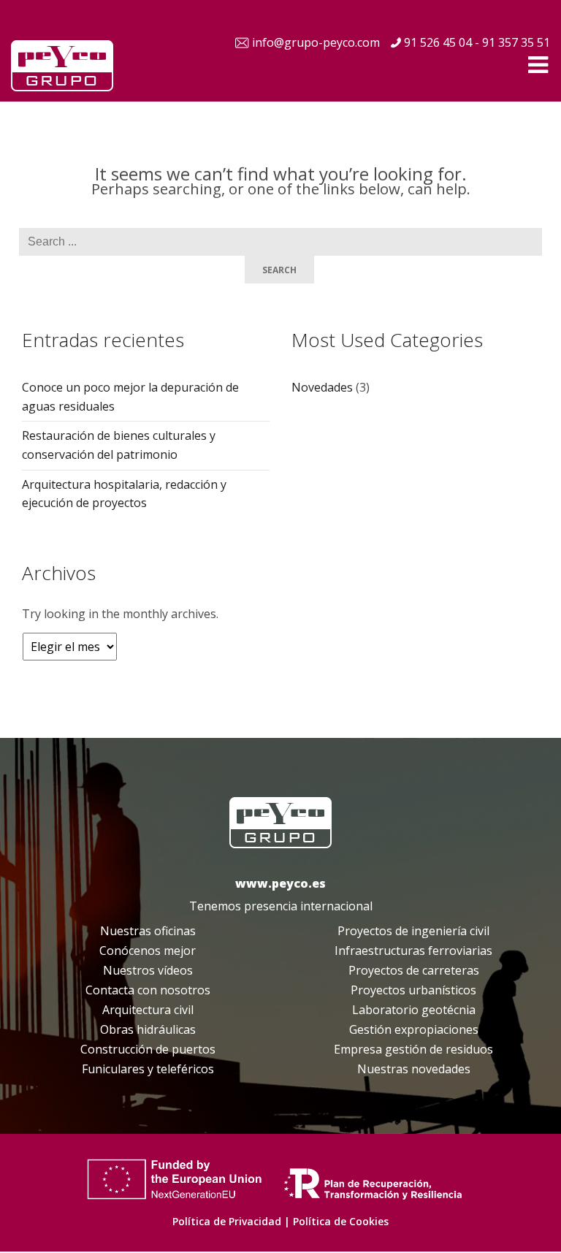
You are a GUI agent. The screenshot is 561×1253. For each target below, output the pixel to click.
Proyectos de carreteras (413, 970)
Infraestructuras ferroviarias (413, 950)
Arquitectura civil (148, 1010)
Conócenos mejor (147, 950)
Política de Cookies (341, 1221)
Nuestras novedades (413, 1069)
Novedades (322, 387)
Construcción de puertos (147, 1049)
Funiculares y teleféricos (148, 1069)
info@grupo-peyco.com (316, 42)
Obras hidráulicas (148, 1029)
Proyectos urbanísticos (413, 990)
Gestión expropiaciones (413, 1029)
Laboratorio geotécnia (414, 1010)
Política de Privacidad (226, 1221)
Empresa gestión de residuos (413, 1049)
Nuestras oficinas (148, 931)
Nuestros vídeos (148, 970)
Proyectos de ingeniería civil (413, 931)
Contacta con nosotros (147, 990)
